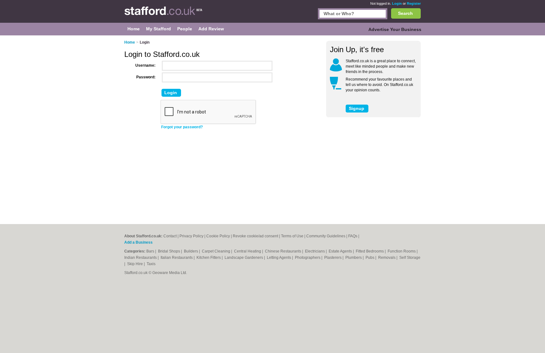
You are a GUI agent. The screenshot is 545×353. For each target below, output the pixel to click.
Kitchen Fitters (209, 257)
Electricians (315, 251)
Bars (150, 251)
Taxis (151, 264)
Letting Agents (279, 257)
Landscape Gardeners (244, 257)
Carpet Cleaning (216, 251)
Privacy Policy (191, 236)
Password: (145, 77)
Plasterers (333, 257)
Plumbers (354, 257)
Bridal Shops (169, 251)
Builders (191, 251)
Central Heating (248, 251)
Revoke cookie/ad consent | (257, 236)
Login (397, 3)
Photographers (308, 257)
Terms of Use (292, 236)
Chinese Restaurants (283, 251)
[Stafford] (163, 14)
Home (129, 42)
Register (414, 3)
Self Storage (409, 257)
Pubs (370, 257)
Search (405, 13)
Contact (170, 236)
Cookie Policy (218, 236)
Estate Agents (341, 251)
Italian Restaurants (177, 257)
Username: (145, 65)
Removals (387, 257)
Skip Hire (135, 264)
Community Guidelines (325, 236)
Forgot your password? (182, 127)
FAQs (352, 236)
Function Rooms (402, 251)
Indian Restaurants (141, 257)
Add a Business (138, 242)
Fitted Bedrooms (370, 251)
